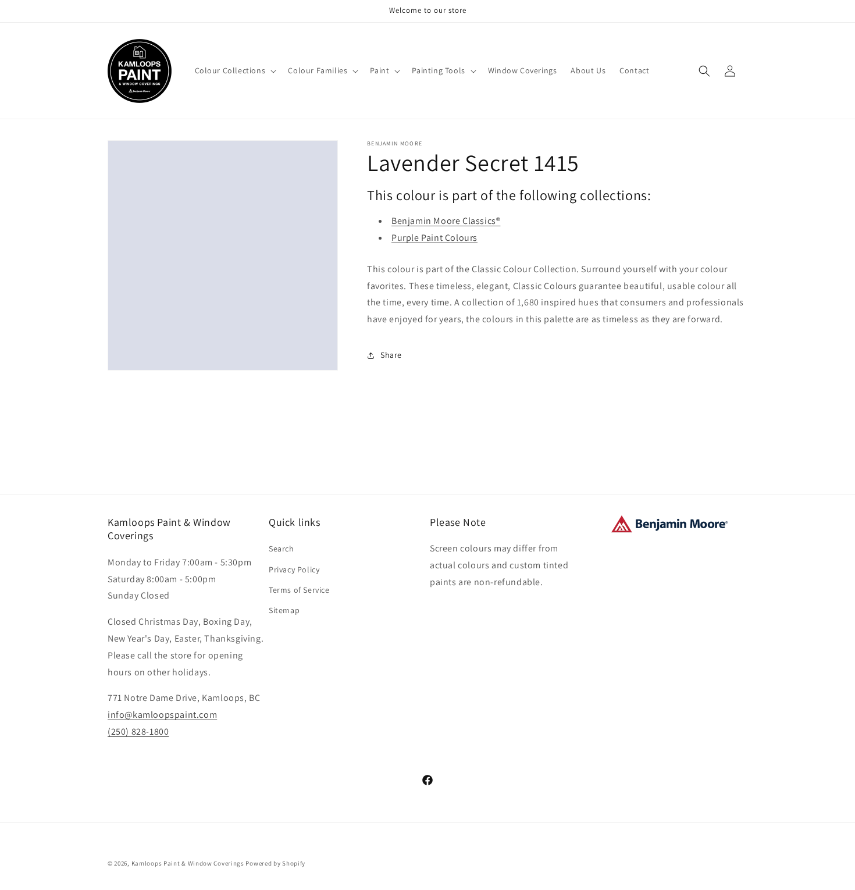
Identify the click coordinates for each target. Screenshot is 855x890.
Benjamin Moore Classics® (445, 221)
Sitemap (284, 610)
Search (281, 548)
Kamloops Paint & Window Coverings (187, 863)
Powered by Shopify (275, 863)
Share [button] (391, 355)
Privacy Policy (294, 569)
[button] (235, 70)
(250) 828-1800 (138, 731)
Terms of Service (299, 590)
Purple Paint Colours (434, 238)
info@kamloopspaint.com (162, 715)
